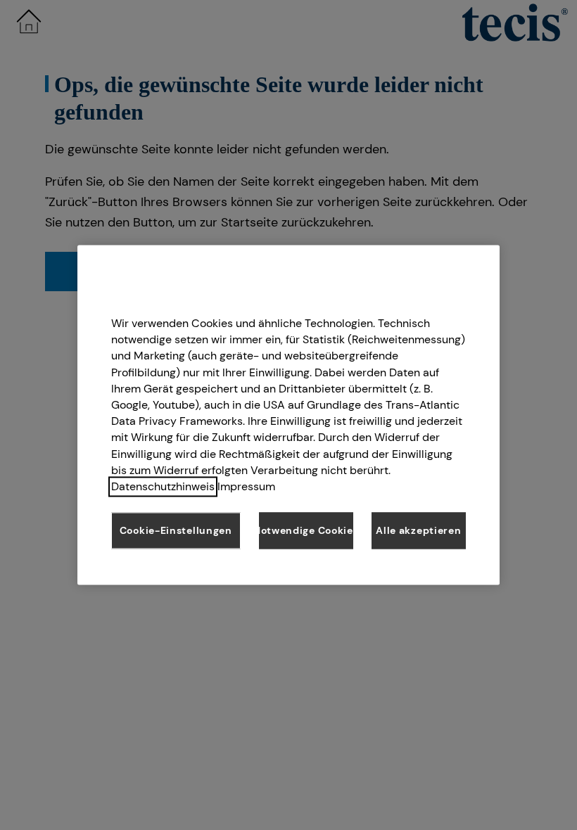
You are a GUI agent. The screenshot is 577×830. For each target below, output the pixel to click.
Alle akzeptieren (418, 530)
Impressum (246, 486)
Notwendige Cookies (306, 530)
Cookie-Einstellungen (176, 530)
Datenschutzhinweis (163, 486)
